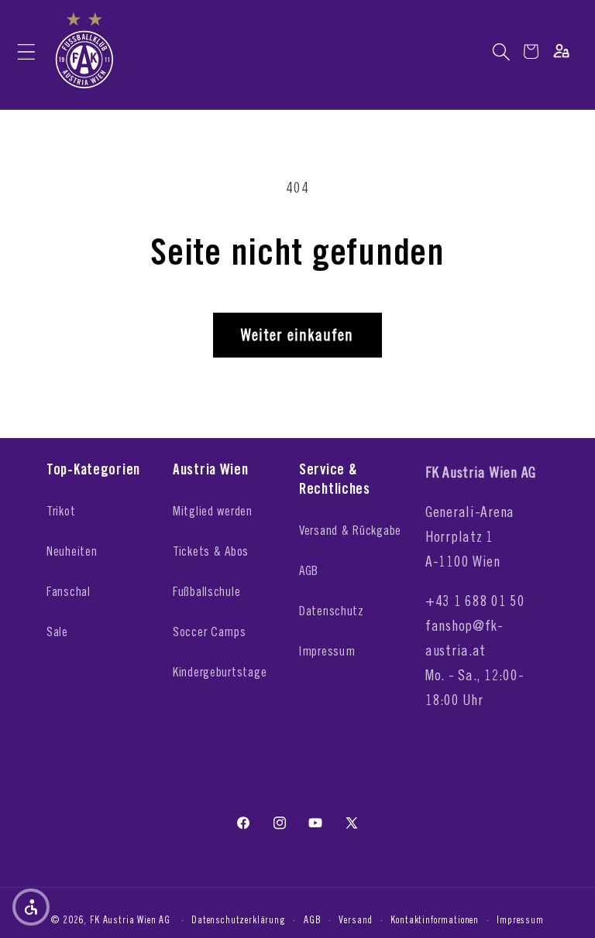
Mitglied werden (213, 511)
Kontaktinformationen (434, 919)
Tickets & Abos (211, 551)
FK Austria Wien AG (130, 919)
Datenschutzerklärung (238, 919)
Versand (356, 919)
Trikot (60, 511)
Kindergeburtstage (220, 672)
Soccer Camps (209, 631)
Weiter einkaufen (297, 335)
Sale (57, 631)
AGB (308, 570)
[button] (25, 51)
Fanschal (68, 591)
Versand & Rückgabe (350, 530)
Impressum (327, 651)
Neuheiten (71, 551)
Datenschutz (331, 610)
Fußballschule (206, 591)
